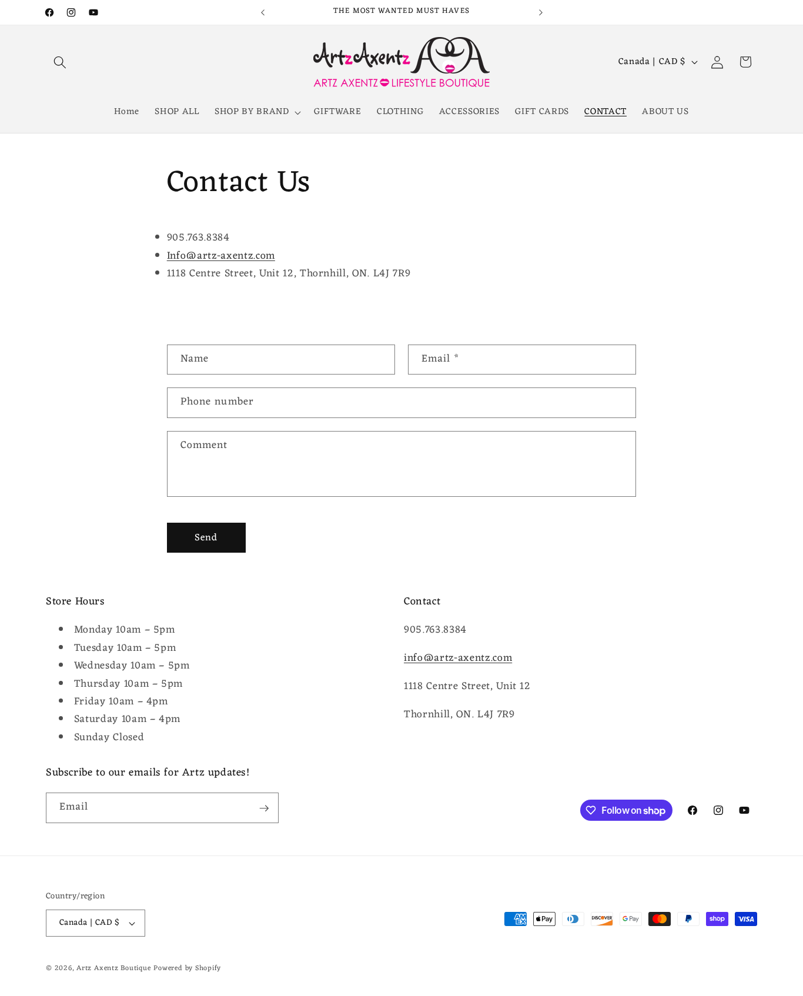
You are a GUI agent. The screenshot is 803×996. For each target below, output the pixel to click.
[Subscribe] (264, 808)
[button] (60, 62)
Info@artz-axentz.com (221, 256)
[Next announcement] (541, 12)
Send (206, 537)
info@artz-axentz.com (458, 659)
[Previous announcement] (263, 12)
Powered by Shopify (187, 968)
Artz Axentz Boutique (113, 968)
